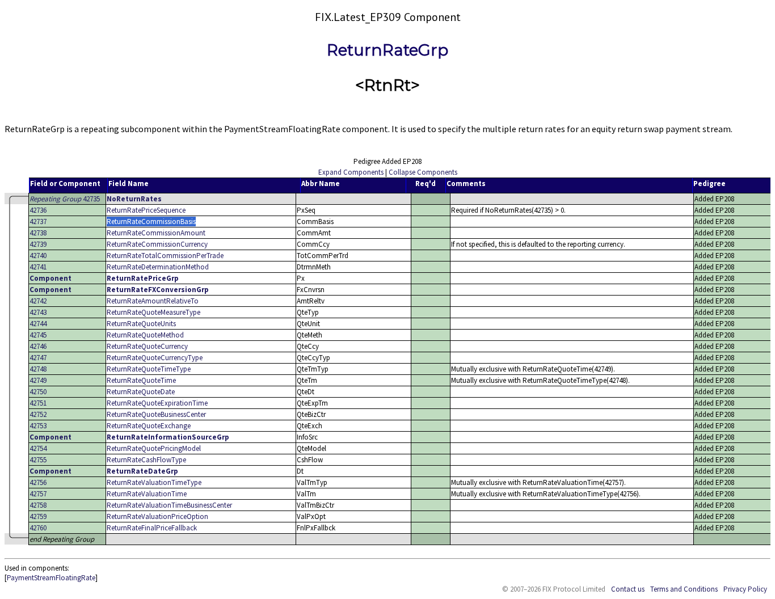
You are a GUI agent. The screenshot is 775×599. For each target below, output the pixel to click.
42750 (38, 391)
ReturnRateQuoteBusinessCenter (156, 414)
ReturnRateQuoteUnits (141, 323)
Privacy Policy (745, 589)
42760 (38, 528)
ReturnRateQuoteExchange (149, 426)
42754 (38, 448)
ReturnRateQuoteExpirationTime (157, 403)
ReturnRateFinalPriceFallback (152, 528)
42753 (38, 426)
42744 (38, 323)
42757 (38, 494)
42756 (38, 482)
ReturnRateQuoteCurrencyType (155, 357)
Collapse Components (423, 172)
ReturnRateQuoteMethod (145, 335)
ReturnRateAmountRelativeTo (153, 301)
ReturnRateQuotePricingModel (154, 448)
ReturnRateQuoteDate (141, 391)
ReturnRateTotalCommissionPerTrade (165, 255)
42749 (38, 380)
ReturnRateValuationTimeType (154, 482)
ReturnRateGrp (387, 50)
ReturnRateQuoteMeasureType (153, 312)
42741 (38, 267)
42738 (38, 233)
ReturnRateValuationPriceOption (157, 516)
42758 (38, 505)
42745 (38, 335)
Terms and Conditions (684, 589)
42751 (38, 403)
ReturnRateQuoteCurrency (147, 346)
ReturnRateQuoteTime (141, 380)
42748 (38, 369)
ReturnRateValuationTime (147, 494)
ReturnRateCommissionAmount (156, 233)
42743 (38, 312)
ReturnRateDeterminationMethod (158, 267)
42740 (38, 255)
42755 (38, 460)
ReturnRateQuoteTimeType (149, 369)
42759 (38, 516)
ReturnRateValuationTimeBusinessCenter (169, 505)
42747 (38, 357)
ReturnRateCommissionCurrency (157, 244)
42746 (38, 346)
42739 (38, 244)
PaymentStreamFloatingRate (51, 578)
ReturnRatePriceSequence (146, 210)
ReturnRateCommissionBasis (151, 221)
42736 (38, 210)
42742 (38, 301)
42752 (38, 414)
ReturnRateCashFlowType (146, 460)
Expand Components (351, 172)
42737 (38, 221)
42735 (65, 199)
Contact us (628, 589)
